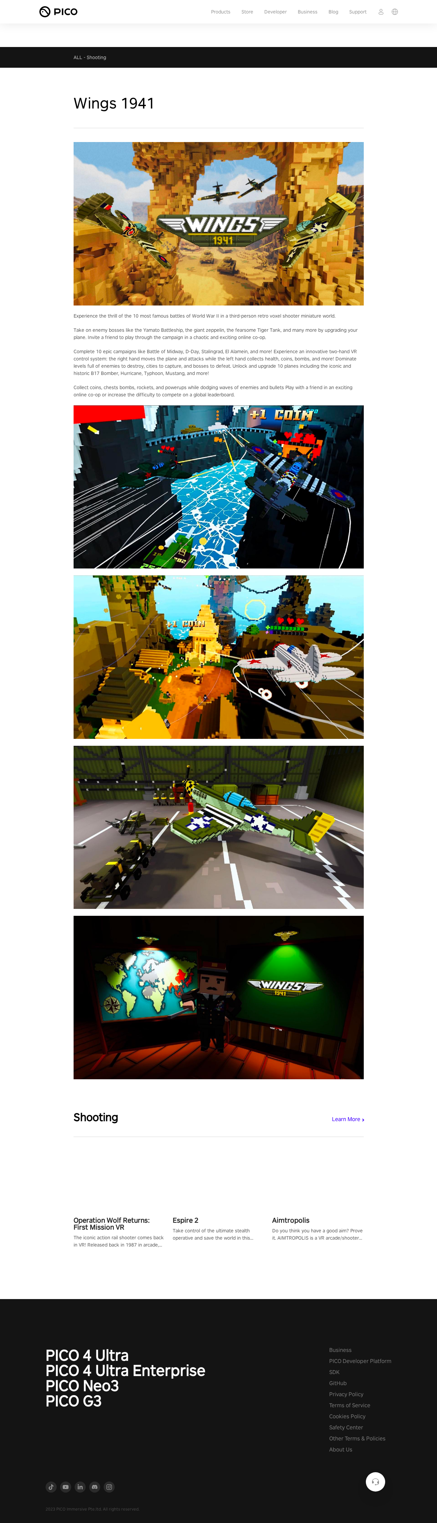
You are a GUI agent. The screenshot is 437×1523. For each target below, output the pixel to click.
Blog (333, 12)
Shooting (96, 57)
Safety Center (346, 1427)
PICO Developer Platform (360, 1361)
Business (307, 12)
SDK (334, 1372)
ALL (78, 57)
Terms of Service (349, 1405)
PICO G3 (74, 1401)
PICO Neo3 (82, 1385)
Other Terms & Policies (357, 1438)
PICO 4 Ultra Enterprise (126, 1370)
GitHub (338, 1383)
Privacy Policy (346, 1394)
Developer (275, 12)
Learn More (346, 1119)
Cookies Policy (347, 1416)
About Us (340, 1449)
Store (247, 12)
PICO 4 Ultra (87, 1355)
